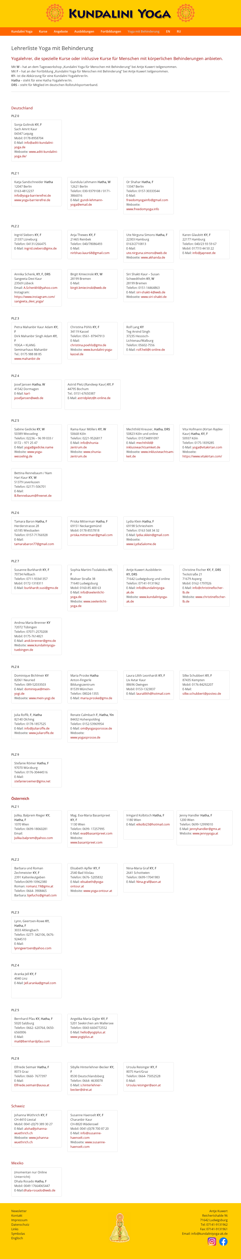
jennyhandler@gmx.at (205, 829)
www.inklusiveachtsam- (157, 452)
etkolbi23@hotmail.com (153, 824)
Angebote (61, 31)
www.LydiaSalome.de (141, 544)
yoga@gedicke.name (38, 447)
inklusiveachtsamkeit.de (143, 447)
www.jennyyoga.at (205, 833)
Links (14, 1229)
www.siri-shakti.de (154, 297)
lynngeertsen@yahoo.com (32, 948)
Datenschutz (20, 1224)
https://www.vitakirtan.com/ (202, 456)
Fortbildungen (111, 31)
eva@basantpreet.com (96, 833)
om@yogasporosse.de (96, 728)
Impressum (19, 1220)
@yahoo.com (48, 288)
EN (168, 31)
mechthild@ (144, 443)
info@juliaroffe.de (37, 728)
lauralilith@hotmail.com (153, 693)
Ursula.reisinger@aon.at (143, 1085)
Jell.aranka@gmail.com (40, 983)
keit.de (131, 456)
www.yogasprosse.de (85, 737)
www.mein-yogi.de (42, 698)
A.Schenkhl (31, 288)
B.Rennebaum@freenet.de (33, 496)
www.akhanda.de (153, 257)
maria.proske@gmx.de (96, 698)
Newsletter (19, 1211)
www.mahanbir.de (27, 359)
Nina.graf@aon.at (148, 882)
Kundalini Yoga (21, 31)
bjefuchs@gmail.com (42, 895)
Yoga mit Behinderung (143, 31)
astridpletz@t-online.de (94, 398)
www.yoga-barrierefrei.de (32, 200)
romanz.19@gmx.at (39, 886)
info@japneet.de (204, 253)
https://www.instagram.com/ (34, 297)
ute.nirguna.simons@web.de (146, 253)
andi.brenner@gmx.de (40, 641)
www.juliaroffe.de (41, 733)
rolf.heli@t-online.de (150, 350)
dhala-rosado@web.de (39, 1190)
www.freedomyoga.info (142, 209)
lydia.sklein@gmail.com (152, 535)
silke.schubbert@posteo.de (201, 693)
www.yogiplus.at (81, 1037)
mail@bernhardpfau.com (32, 1041)
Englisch (17, 1238)
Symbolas (18, 1234)
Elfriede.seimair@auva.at (31, 1085)
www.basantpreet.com (86, 842)
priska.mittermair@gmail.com (91, 535)
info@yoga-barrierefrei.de (32, 195)
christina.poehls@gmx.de (88, 345)
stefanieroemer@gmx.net (32, 781)
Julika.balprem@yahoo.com (33, 838)
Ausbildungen (84, 31)
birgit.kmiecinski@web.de (88, 288)
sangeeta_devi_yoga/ (29, 301)
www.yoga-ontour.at (97, 891)
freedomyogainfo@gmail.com (147, 200)
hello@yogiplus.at (92, 1032)
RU (179, 31)
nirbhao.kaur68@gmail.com (90, 253)
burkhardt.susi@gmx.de (41, 588)
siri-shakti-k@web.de (150, 292)
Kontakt (16, 1215)
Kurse (43, 31)
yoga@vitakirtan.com (207, 447)
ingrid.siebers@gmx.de (40, 248)
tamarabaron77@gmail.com (34, 544)
